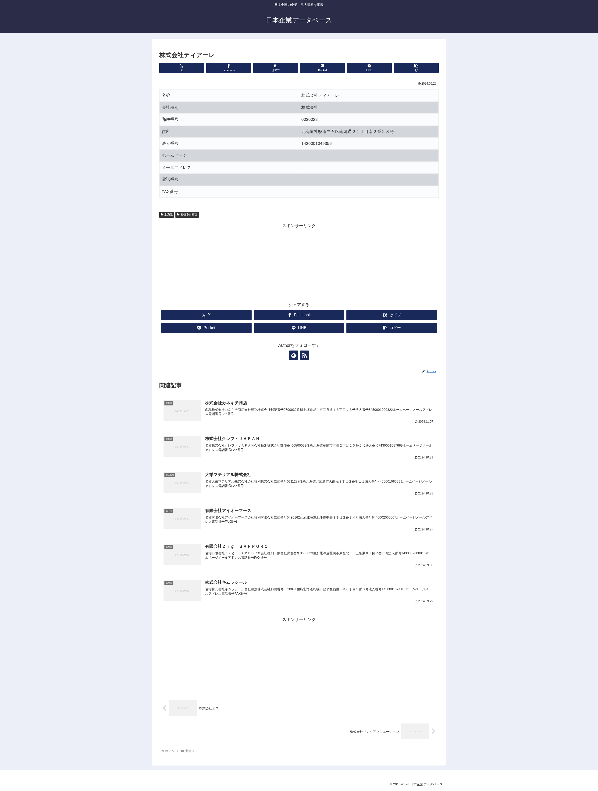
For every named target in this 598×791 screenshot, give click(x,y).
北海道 (168, 214)
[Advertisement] (299, 262)
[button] (416, 68)
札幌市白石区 (189, 214)
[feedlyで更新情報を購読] (293, 355)
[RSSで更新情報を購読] (304, 355)
